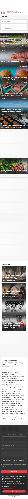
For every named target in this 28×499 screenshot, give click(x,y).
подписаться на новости (14, 434)
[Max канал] (16, 429)
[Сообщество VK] (4, 429)
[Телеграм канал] (10, 429)
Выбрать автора (7, 21)
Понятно (14, 491)
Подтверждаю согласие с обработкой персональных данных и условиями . (14, 460)
